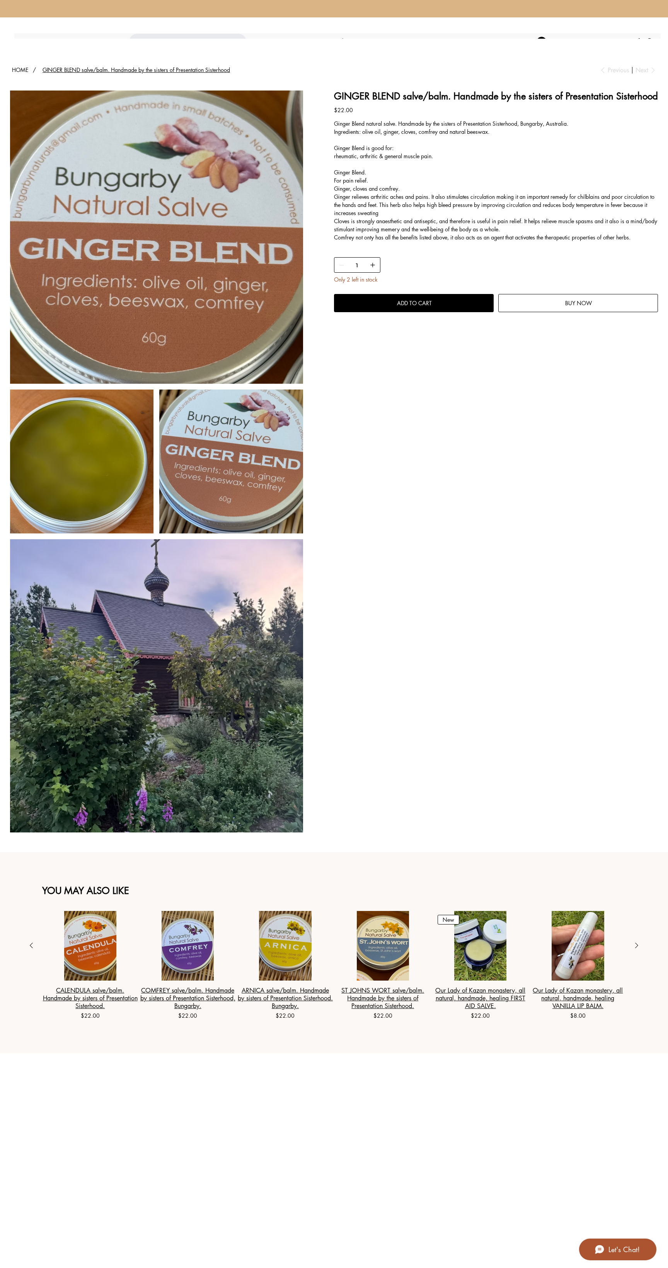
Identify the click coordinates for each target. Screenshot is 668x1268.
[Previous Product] (31, 945)
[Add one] (372, 265)
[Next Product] (636, 945)
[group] (334, 965)
